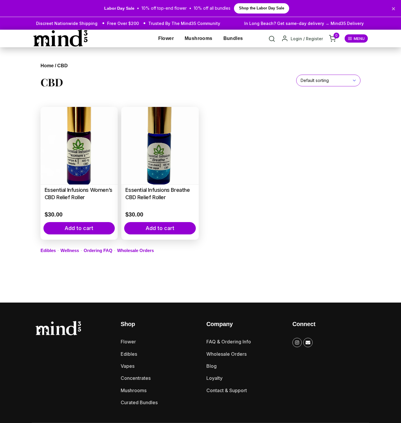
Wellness (69, 250)
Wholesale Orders (135, 250)
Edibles (48, 250)
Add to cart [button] (79, 228)
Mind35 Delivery (347, 23)
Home (47, 65)
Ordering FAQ (98, 250)
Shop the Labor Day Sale (261, 8)
